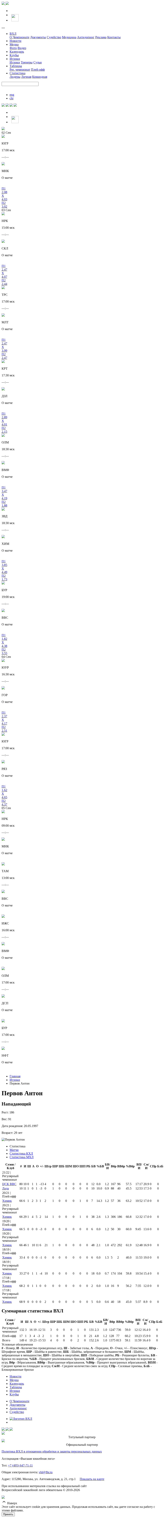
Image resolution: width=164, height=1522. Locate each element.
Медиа (14, 44)
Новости (15, 41)
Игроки (15, 58)
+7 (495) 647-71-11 (20, 1465)
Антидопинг (85, 37)
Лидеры (15, 76)
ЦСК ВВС (9, 1184)
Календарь (17, 51)
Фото (13, 48)
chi (11, 98)
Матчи (14, 1150)
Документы (38, 37)
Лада (5, 1188)
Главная (15, 1076)
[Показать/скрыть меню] (3, 28)
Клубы (14, 55)
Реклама (100, 37)
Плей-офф (38, 69)
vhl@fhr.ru (46, 1472)
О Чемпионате (19, 37)
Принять (8, 1514)
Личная (26, 76)
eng (12, 94)
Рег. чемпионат (20, 69)
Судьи (37, 62)
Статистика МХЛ (22, 1157)
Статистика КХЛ (21, 1153)
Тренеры (27, 62)
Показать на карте (92, 1479)
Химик (7, 1200)
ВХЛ (13, 33)
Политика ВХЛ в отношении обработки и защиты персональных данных (52, 1451)
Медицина (69, 37)
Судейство (54, 37)
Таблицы (16, 66)
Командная (39, 76)
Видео (22, 48)
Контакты (114, 37)
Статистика (17, 73)
